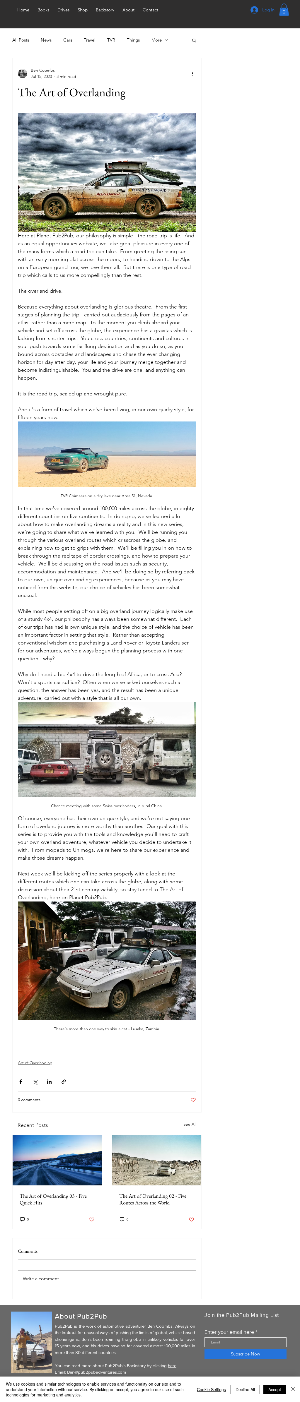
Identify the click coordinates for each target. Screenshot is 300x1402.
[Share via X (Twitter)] (35, 1081)
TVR (111, 40)
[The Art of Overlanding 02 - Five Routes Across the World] (156, 1160)
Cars (67, 40)
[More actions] (192, 73)
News (46, 40)
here (172, 1365)
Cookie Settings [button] (211, 1389)
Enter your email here (229, 1332)
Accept (274, 1389)
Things (133, 40)
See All (189, 1124)
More (156, 40)
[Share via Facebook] (20, 1081)
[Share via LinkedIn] (49, 1081)
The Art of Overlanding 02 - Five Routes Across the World (152, 1199)
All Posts (20, 40)
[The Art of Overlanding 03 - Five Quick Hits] (57, 1160)
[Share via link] (64, 1081)
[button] (284, 10)
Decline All (245, 1389)
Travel (90, 40)
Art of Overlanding (35, 1062)
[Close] (292, 1389)
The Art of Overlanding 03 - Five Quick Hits (53, 1199)
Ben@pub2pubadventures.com (96, 1372)
